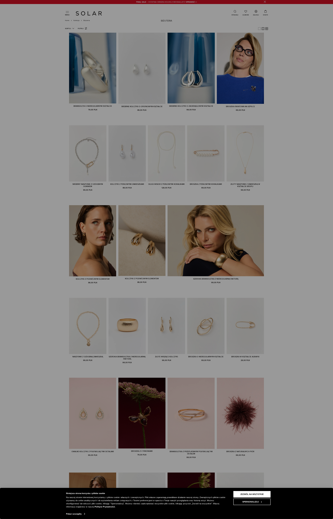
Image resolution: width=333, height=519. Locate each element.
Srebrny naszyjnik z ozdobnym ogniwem (87, 185)
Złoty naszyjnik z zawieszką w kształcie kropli (245, 185)
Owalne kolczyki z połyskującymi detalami (93, 451)
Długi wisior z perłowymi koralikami (166, 184)
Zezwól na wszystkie (252, 494)
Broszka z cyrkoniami (142, 451)
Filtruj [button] (81, 29)
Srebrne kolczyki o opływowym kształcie (141, 106)
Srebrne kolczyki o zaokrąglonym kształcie (191, 106)
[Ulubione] (245, 13)
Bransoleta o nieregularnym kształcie (92, 106)
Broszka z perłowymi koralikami (206, 184)
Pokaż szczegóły (74, 514)
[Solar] (89, 13)
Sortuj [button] (68, 29)
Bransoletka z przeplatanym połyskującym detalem (191, 452)
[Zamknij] (265, 2)
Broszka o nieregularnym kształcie (205, 357)
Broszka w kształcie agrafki (245, 357)
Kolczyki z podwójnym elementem (93, 279)
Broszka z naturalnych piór (240, 451)
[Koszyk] (265, 13)
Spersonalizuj (250, 502)
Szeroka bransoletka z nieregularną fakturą (215, 279)
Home (67, 20)
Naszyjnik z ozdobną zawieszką (87, 357)
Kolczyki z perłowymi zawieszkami (127, 184)
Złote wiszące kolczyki (166, 357)
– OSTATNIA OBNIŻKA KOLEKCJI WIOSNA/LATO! (166, 2)
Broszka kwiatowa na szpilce (240, 106)
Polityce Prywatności (105, 507)
